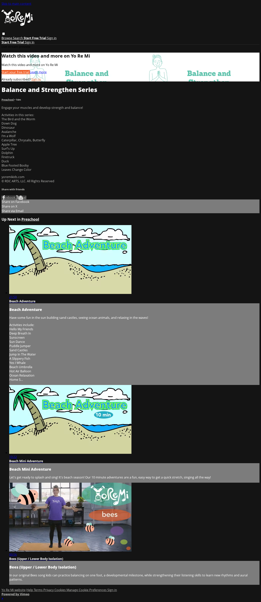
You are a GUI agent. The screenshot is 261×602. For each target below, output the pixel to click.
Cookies (60, 590)
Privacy (48, 590)
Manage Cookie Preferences (86, 590)
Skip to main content (16, 4)
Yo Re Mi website (14, 590)
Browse (7, 38)
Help (30, 590)
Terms (38, 590)
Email (22, 197)
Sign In (29, 42)
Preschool (8, 99)
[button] (3, 34)
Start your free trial (16, 72)
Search (18, 38)
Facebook (9, 197)
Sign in (52, 38)
